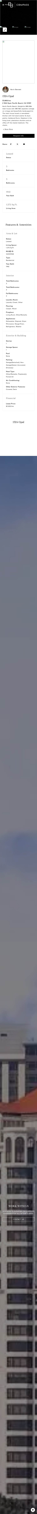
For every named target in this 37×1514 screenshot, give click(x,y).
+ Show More (8, 129)
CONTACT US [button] (18, 1219)
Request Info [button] (18, 136)
